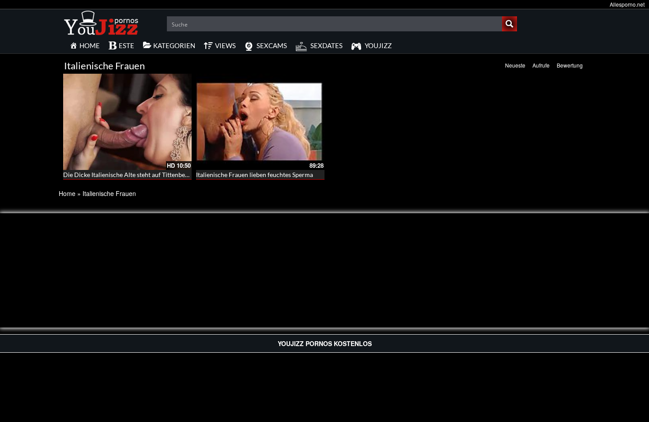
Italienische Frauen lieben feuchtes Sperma (254, 174)
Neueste (515, 65)
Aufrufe (541, 65)
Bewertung (570, 65)
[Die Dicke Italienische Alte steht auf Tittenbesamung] (127, 122)
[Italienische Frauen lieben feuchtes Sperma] (260, 122)
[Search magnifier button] (509, 23)
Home (67, 193)
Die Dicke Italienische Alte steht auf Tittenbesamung (134, 174)
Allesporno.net (627, 4)
